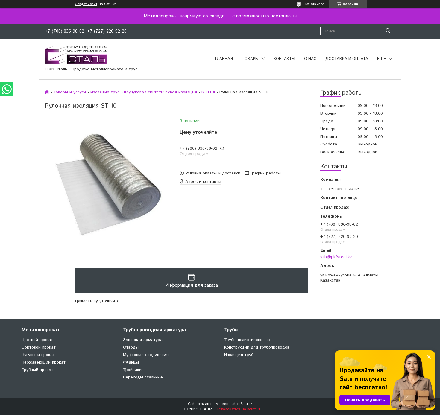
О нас (310, 59)
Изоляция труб (105, 92)
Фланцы (131, 362)
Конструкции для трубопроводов (256, 347)
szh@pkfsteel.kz (336, 257)
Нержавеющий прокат (44, 362)
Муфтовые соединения (146, 355)
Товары (250, 59)
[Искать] (388, 31)
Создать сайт (86, 4)
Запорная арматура (143, 340)
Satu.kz (246, 403)
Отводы (131, 347)
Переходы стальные (143, 377)
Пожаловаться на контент (238, 409)
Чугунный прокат (38, 355)
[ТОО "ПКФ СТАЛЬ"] (76, 55)
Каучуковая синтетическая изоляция (160, 92)
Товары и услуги (69, 92)
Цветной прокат (37, 340)
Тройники (132, 370)
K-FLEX (208, 92)
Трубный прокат (37, 370)
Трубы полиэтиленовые (247, 340)
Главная (224, 59)
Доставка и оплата (346, 59)
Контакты (284, 59)
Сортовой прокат (39, 347)
